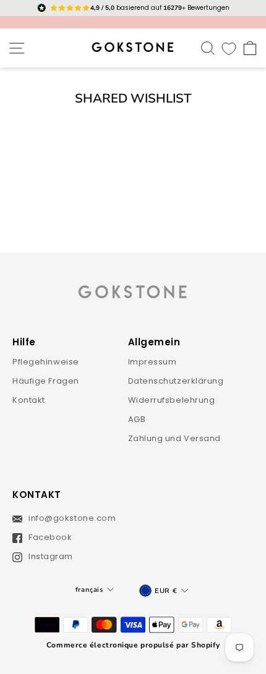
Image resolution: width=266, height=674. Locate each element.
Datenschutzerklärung (176, 381)
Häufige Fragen (45, 381)
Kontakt (28, 400)
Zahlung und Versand (174, 438)
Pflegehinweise (45, 362)
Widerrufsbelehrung (171, 400)
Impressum (152, 362)
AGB (137, 419)
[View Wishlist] (229, 47)
